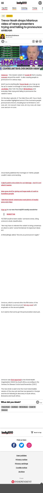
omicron (9, 16)
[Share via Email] (40, 41)
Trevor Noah (24, 84)
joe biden (15, 407)
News (14, 8)
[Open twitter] (21, 445)
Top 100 (4, 8)
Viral (3, 16)
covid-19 (32, 407)
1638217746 (11, 214)
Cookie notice (21, 468)
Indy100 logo (21, 2)
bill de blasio (24, 407)
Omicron (4, 75)
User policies (21, 455)
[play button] (21, 58)
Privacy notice (21, 459)
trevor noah (6, 407)
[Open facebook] (13, 445)
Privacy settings (21, 463)
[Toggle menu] (3, 3)
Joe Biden (4, 89)
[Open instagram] (29, 445)
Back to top (37, 432)
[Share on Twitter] (37, 41)
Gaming (24, 8)
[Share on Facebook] (33, 41)
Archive (21, 472)
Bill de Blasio (28, 89)
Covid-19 (28, 75)
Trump (34, 8)
